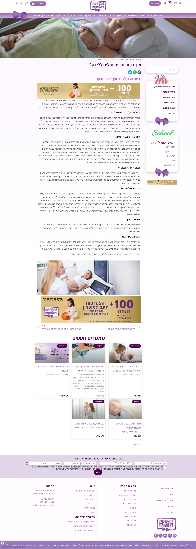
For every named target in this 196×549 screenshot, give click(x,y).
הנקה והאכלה (169, 102)
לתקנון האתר (108, 466)
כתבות (50, 15)
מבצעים (171, 113)
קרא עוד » (137, 395)
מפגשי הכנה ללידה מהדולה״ (115, 254)
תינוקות (87, 15)
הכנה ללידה (170, 146)
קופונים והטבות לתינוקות (85, 530)
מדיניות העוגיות (45, 545)
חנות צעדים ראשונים (136, 15)
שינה (173, 160)
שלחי (98, 472)
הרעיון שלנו (36, 15)
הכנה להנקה (170, 151)
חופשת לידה (102, 15)
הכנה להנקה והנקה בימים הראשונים (89, 423)
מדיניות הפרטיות (60, 545)
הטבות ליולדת (61, 15)
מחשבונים (77, 15)
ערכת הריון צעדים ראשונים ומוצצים (81, 521)
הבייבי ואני (171, 156)
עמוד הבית (136, 59)
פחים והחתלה (169, 97)
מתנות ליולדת (169, 107)
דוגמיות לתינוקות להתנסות (84, 526)
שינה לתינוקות (169, 91)
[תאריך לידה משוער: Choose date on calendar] (27, 463)
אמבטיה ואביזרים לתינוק (164, 86)
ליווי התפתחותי (169, 165)
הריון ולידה (117, 15)
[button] (165, 3)
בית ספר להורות (157, 15)
